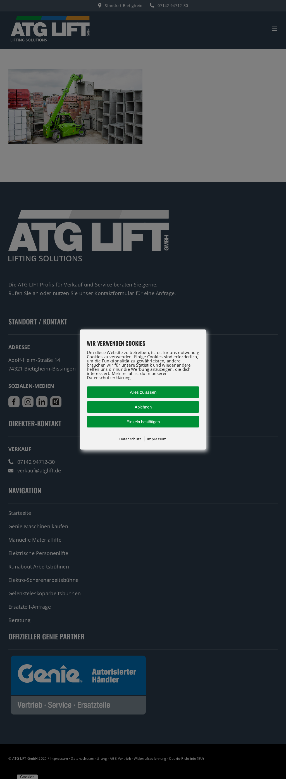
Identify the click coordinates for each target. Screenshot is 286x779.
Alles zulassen (143, 392)
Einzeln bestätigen (143, 421)
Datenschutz (130, 438)
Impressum (156, 438)
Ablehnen (143, 407)
